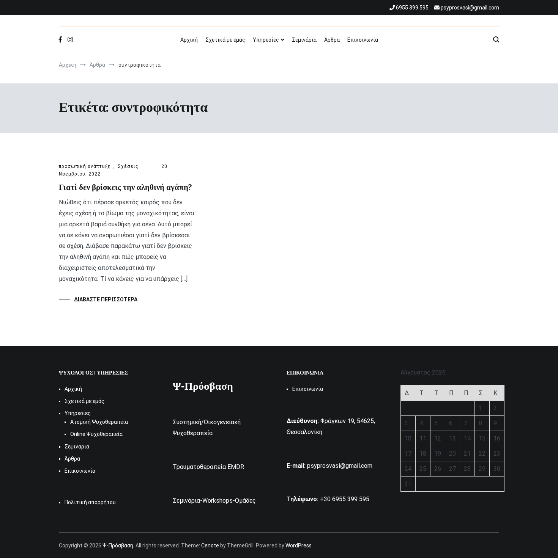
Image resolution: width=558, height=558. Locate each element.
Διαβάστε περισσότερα (105, 299)
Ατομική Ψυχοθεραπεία (99, 422)
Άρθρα (332, 40)
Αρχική (189, 40)
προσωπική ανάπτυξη (85, 166)
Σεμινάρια (304, 40)
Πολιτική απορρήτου (90, 502)
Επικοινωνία (362, 40)
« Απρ (447, 504)
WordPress (298, 545)
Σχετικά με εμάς (225, 40)
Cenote (210, 545)
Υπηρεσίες (266, 40)
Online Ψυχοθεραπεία (96, 434)
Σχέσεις (128, 166)
